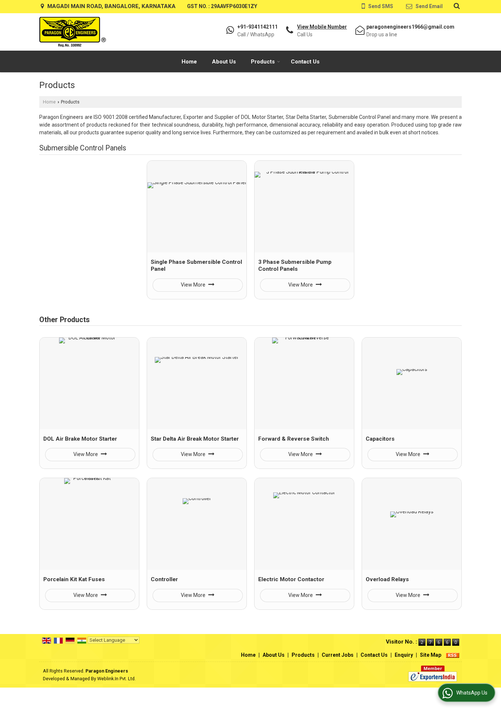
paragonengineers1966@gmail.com (410, 27)
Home (189, 61)
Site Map (430, 655)
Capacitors (380, 439)
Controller (164, 579)
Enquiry (404, 655)
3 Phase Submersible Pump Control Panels (295, 266)
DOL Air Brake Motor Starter (80, 439)
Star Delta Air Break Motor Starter (195, 439)
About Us (224, 61)
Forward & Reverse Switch (293, 439)
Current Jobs (338, 655)
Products (263, 61)
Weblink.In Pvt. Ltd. (116, 678)
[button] (322, 27)
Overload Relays (387, 579)
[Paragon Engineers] (72, 32)
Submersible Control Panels (82, 148)
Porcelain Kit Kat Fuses (74, 579)
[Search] (455, 6)
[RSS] (452, 655)
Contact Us (305, 61)
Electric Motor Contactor (291, 579)
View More (193, 285)
